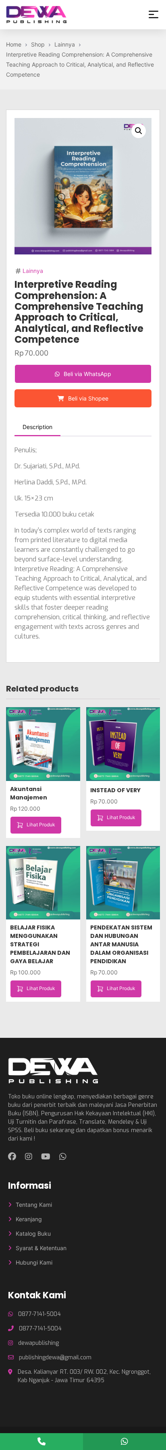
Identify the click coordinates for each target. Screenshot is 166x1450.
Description (37, 426)
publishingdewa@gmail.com (55, 1357)
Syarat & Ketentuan (41, 1248)
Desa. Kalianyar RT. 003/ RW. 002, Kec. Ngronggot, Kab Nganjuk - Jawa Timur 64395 (84, 1376)
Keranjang (29, 1219)
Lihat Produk (41, 825)
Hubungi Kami (34, 1262)
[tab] (37, 427)
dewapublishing (38, 1343)
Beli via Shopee (87, 398)
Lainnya (33, 270)
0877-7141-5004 (39, 1314)
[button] (138, 131)
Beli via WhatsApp (86, 373)
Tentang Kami (34, 1204)
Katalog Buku (33, 1233)
